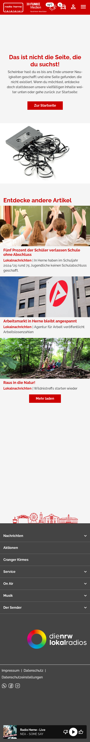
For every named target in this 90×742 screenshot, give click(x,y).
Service (9, 572)
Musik (8, 596)
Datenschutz (33, 671)
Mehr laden (45, 398)
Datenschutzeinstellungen (22, 677)
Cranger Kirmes (15, 560)
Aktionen (10, 548)
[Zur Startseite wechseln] (13, 7)
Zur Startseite (45, 105)
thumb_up (80, 731)
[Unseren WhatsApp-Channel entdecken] (4, 685)
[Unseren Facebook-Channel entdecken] (10, 685)
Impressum (10, 671)
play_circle (73, 732)
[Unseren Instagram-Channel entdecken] (17, 685)
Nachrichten (13, 536)
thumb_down (65, 731)
